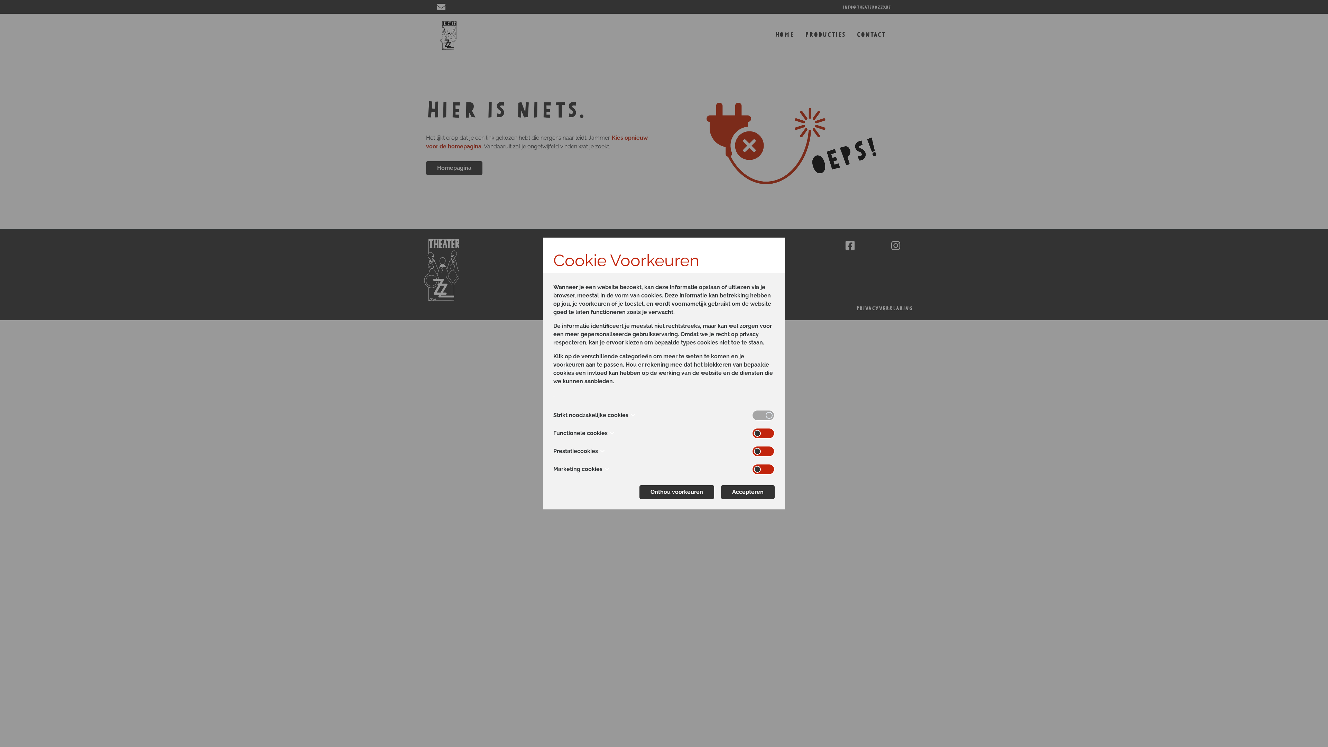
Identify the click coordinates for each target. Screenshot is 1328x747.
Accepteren (748, 492)
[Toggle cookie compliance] (763, 433)
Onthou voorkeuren (677, 492)
